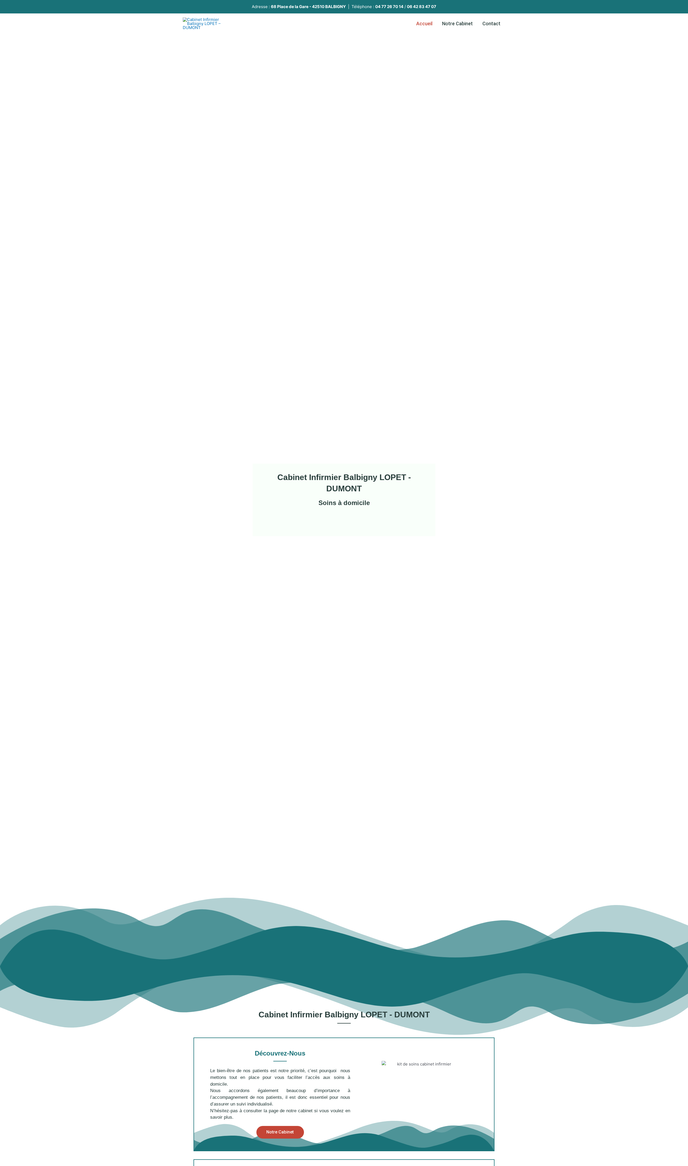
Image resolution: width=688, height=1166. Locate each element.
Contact (491, 23)
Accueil (424, 23)
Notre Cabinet (457, 23)
